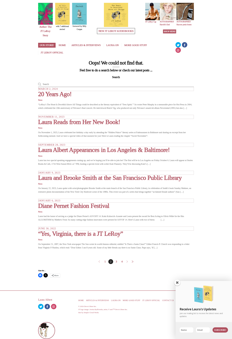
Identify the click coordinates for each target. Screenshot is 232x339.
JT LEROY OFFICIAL (52, 52)
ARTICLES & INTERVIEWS (86, 45)
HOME (62, 45)
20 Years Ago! (55, 94)
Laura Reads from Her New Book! (79, 122)
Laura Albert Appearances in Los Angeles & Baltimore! (104, 149)
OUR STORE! (47, 45)
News (40, 100)
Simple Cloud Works (91, 313)
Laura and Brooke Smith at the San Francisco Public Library (110, 177)
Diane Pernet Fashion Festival (73, 205)
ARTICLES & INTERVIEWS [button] (97, 300)
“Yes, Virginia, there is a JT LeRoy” (80, 233)
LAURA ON (112, 45)
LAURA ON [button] (116, 300)
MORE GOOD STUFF (135, 45)
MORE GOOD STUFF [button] (131, 300)
